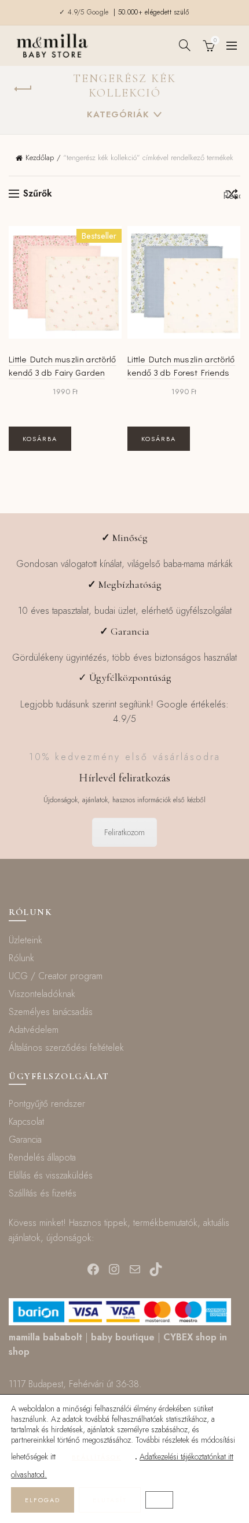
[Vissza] (23, 89)
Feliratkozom (124, 832)
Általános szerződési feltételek (66, 1047)
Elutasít (110, 1500)
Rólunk (21, 958)
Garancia (25, 1139)
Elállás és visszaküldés (51, 1175)
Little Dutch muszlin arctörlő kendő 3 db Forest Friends (181, 365)
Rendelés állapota (42, 1157)
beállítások (96, 1457)
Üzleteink (25, 940)
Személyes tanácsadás (51, 1011)
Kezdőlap (39, 157)
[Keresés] (184, 45)
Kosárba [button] (40, 438)
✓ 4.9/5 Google (85, 12)
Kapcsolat (26, 1121)
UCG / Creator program (55, 976)
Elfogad (42, 1500)
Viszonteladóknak (42, 993)
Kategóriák (118, 114)
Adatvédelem (33, 1029)
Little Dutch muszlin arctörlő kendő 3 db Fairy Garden (62, 365)
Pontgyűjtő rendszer (47, 1103)
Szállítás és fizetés (42, 1193)
